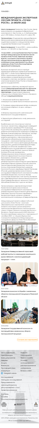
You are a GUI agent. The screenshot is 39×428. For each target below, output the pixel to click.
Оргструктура (7, 355)
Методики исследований (11, 380)
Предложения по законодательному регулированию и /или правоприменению (10, 386)
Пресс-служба (27, 358)
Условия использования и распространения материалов (28, 364)
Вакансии (5, 365)
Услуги (4, 363)
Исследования (7, 377)
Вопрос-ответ (26, 371)
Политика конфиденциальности (14, 399)
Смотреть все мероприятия (27, 340)
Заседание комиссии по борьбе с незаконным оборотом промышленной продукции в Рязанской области (19, 294)
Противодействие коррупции (8, 369)
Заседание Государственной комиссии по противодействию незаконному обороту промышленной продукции (16, 331)
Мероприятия (26, 355)
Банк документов (8, 358)
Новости (24, 353)
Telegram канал (10, 373)
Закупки (4, 360)
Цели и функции (8, 353)
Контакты (4, 394)
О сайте (4, 397)
